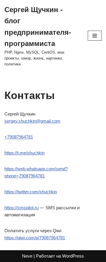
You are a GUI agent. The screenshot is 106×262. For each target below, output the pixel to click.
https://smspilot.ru (21, 207)
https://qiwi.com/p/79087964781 (34, 237)
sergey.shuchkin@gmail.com (32, 120)
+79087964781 (18, 136)
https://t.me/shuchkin (24, 152)
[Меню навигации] (95, 36)
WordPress (73, 255)
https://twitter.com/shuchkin (30, 191)
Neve (27, 255)
